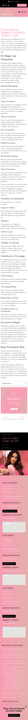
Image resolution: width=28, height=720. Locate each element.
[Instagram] (6, 5)
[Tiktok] (8, 5)
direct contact (10, 496)
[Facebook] (3, 5)
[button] (25, 383)
